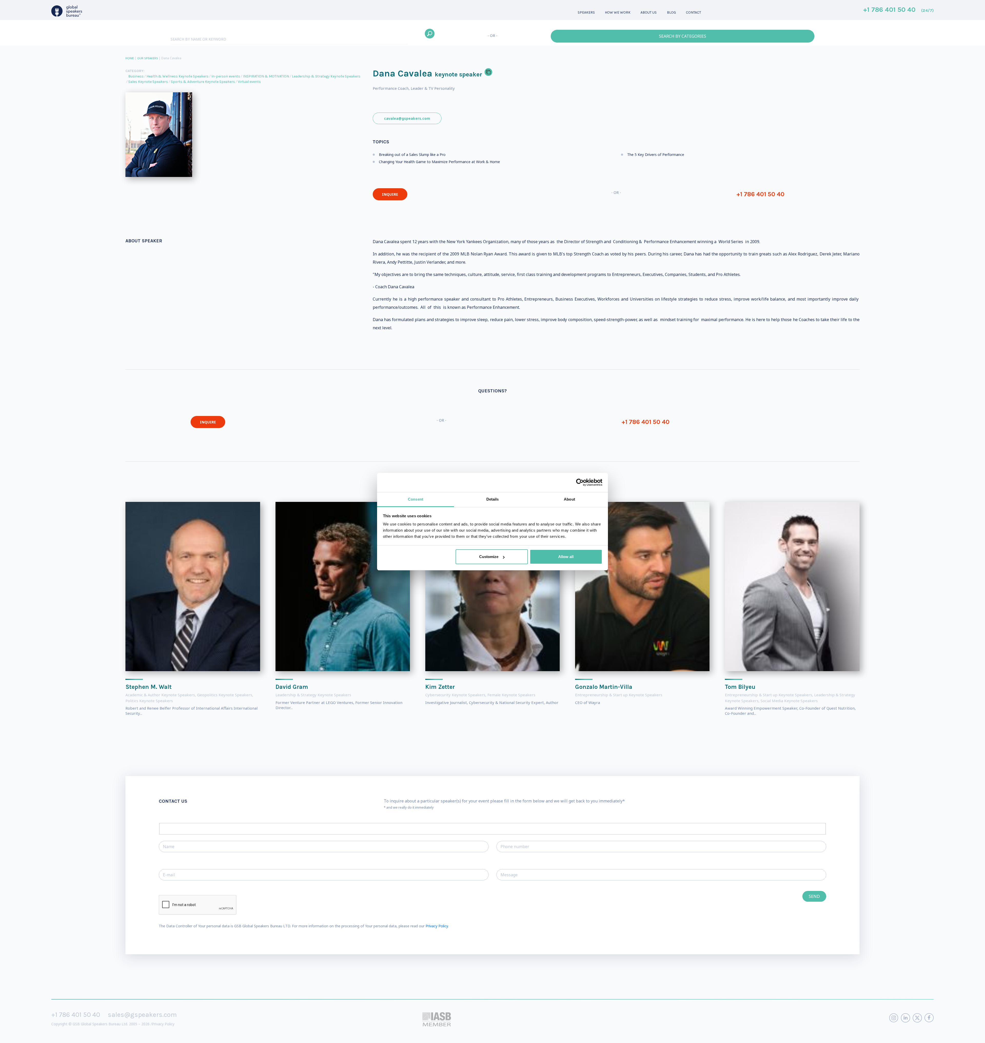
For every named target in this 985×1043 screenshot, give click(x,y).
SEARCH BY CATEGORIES (682, 36)
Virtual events (249, 82)
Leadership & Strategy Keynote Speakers (326, 76)
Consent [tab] (415, 499)
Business (136, 76)
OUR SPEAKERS (147, 58)
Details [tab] (492, 499)
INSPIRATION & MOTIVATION (266, 76)
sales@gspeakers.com (142, 1015)
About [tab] (569, 499)
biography (102, 1035)
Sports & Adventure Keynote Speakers (203, 82)
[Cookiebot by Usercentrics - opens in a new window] (579, 482)
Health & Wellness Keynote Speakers (177, 76)
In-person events (225, 76)
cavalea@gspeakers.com (407, 118)
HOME (129, 58)
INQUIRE (390, 194)
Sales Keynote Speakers (148, 82)
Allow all (566, 556)
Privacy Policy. (437, 925)
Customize (488, 556)
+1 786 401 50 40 (898, 10)
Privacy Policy (163, 1023)
